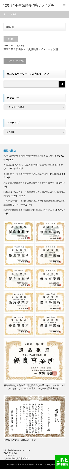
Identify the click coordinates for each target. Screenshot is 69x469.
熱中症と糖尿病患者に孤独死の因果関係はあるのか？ (29, 210)
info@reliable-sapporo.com (17, 450)
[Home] (5, 14)
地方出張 (20, 46)
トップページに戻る (15, 61)
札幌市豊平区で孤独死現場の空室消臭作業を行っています (31, 156)
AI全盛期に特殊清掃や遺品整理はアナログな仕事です (29, 183)
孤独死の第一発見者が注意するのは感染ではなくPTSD (30, 174)
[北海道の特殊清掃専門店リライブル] (28, 5)
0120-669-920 (10, 453)
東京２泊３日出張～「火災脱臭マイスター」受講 (31, 49)
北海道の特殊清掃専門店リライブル (32, 464)
